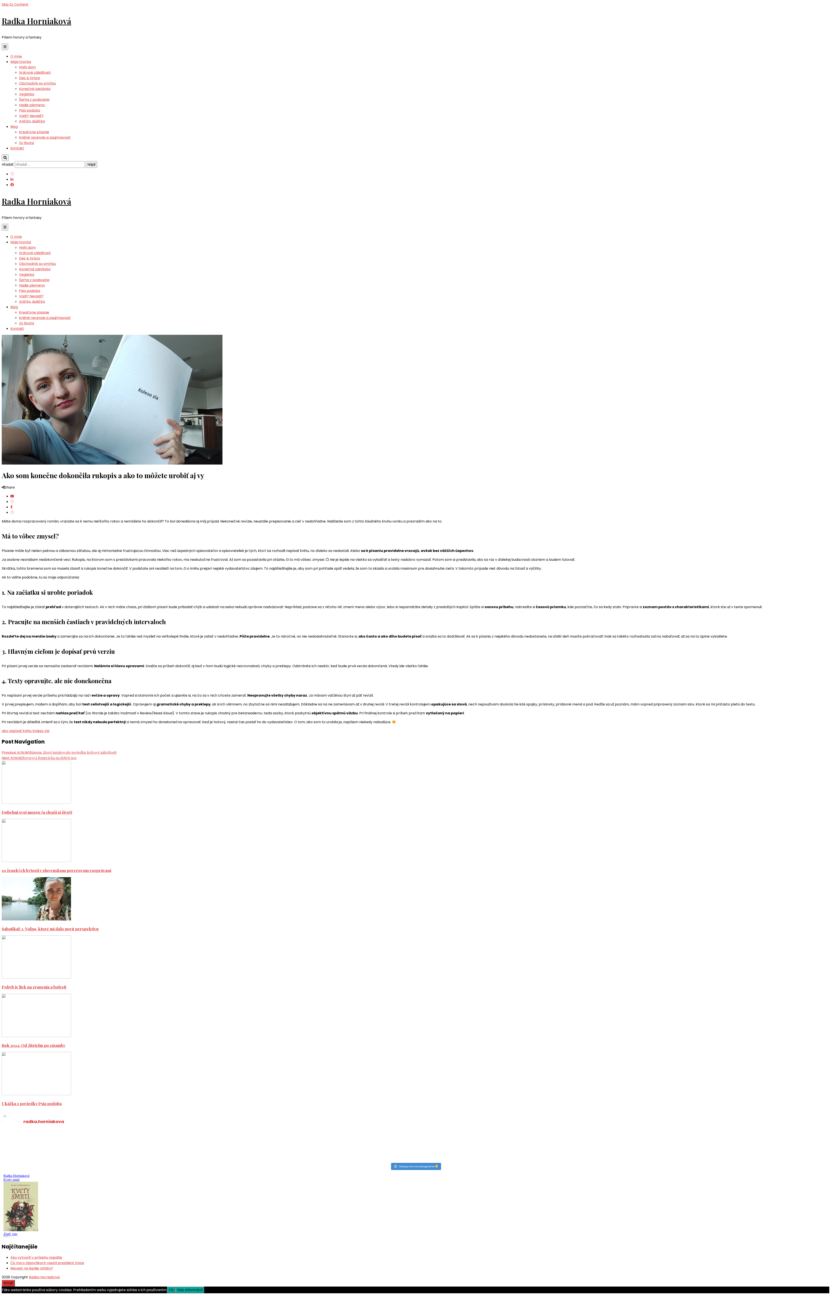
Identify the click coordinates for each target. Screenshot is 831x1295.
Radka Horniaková (36, 20)
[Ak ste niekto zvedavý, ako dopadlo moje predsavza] (623, 1138)
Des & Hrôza (29, 77)
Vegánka (26, 94)
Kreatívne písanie (34, 132)
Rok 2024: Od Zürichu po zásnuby (33, 1045)
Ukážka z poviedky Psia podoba (32, 1103)
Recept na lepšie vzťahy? (31, 1268)
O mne (16, 56)
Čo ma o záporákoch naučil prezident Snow (47, 1262)
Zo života (26, 142)
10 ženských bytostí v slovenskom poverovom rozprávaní (56, 870)
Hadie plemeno (32, 105)
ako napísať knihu (17, 730)
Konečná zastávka (34, 88)
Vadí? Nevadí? (31, 115)
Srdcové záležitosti (35, 72)
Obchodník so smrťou (37, 83)
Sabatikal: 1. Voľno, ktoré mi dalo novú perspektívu (50, 928)
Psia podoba (29, 110)
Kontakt (17, 148)
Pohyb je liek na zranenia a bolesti (34, 987)
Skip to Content (15, 4)
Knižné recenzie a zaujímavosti (45, 137)
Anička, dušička (32, 121)
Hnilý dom (27, 67)
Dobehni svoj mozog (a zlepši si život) (37, 812)
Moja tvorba (20, 61)
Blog (14, 126)
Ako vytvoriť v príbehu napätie (36, 1257)
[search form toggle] (5, 157)
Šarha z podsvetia (34, 99)
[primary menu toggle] (5, 46)
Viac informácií (190, 1289)
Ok (171, 1289)
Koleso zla (40, 730)
